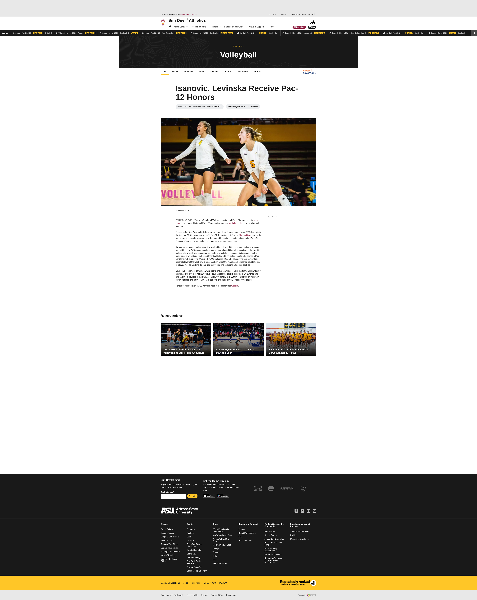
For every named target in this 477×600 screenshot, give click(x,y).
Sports (190, 524)
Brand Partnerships (247, 533)
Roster (175, 71)
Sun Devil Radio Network (194, 562)
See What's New (220, 563)
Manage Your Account (170, 552)
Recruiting (243, 71)
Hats (215, 556)
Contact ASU (210, 583)
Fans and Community (233, 27)
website (234, 286)
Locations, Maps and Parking (300, 525)
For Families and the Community (274, 525)
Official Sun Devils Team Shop (221, 530)
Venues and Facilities (299, 531)
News (201, 71)
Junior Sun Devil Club (274, 539)
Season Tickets (167, 533)
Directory (196, 583)
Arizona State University (188, 14)
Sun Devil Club (245, 540)
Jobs (185, 583)
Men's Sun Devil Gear (222, 535)
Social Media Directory (197, 571)
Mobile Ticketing (168, 555)
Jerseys (216, 549)
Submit (192, 496)
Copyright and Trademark (172, 595)
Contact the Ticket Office (169, 560)
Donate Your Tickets (170, 548)
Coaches (214, 71)
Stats (226, 71)
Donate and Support (248, 524)
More (256, 71)
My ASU (283, 14)
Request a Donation (273, 554)
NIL (240, 537)
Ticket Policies (167, 540)
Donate (241, 529)
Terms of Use (217, 595)
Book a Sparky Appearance (270, 550)
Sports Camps (270, 535)
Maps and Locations (170, 583)
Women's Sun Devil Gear (221, 540)
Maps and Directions (299, 539)
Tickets (215, 27)
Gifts (215, 560)
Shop (313, 27)
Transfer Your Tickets (170, 544)
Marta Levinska (235, 223)
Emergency (231, 595)
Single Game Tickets (170, 537)
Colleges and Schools (298, 14)
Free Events (269, 531)
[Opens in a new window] (298, 583)
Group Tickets (167, 529)
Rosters (190, 533)
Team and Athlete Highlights (194, 545)
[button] (474, 33)
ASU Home (273, 14)
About (272, 27)
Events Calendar (194, 550)
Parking (293, 535)
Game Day (191, 554)
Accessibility (192, 595)
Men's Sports (179, 27)
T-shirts (216, 552)
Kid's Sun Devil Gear (222, 545)
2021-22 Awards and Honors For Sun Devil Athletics (199, 107)
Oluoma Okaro (245, 235)
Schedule (188, 71)
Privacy (204, 595)
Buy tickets (300, 27)
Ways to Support (256, 27)
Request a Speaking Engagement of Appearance (273, 560)
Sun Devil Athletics (187, 20)
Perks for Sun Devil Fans (273, 544)
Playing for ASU (194, 567)
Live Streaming (193, 557)
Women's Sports (199, 27)
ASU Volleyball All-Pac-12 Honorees (244, 107)
